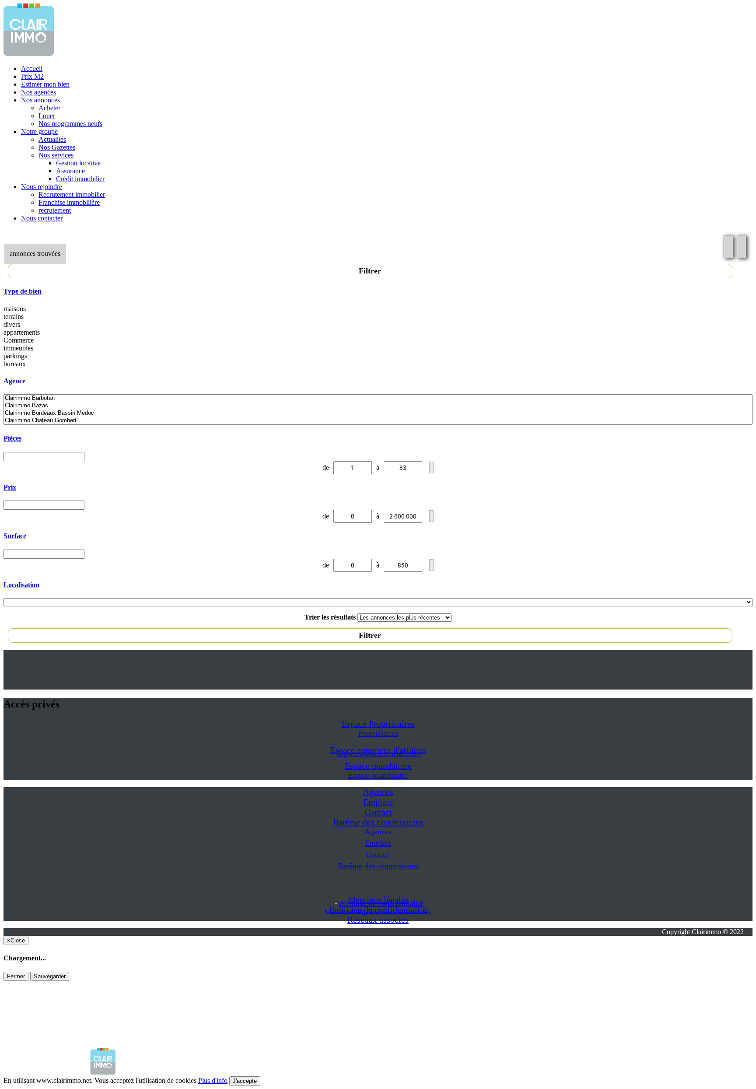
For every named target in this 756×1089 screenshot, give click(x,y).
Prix (10, 487)
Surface (15, 535)
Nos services (56, 155)
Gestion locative (78, 163)
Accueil (31, 68)
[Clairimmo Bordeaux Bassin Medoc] (378, 413)
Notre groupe (39, 131)
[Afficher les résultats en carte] (741, 246)
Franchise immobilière (69, 202)
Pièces (12, 438)
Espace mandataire (378, 765)
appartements (22, 332)
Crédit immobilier (80, 178)
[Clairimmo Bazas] (378, 406)
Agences (378, 792)
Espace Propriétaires (378, 723)
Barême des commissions (378, 822)
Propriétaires (378, 733)
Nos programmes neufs (70, 123)
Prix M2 (32, 76)
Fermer (16, 976)
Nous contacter (42, 218)
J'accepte (245, 1081)
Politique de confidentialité (381, 903)
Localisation (21, 584)
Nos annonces (40, 100)
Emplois (378, 802)
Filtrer (370, 270)
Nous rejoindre (41, 186)
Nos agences (38, 92)
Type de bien (23, 291)
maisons (15, 308)
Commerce (19, 340)
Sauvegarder (50, 976)
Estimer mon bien (45, 84)
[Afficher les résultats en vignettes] (728, 246)
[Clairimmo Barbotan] (378, 398)
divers (12, 324)
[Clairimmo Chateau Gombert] (378, 420)
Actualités (52, 139)
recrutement (54, 210)
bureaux (15, 364)
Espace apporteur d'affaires (378, 753)
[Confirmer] (431, 467)
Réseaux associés (378, 919)
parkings (15, 356)
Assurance (70, 171)
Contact (378, 812)
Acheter (49, 108)
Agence (14, 381)
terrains (14, 316)
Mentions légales (351, 912)
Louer (46, 115)
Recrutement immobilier (71, 194)
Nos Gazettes (56, 147)
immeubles (18, 348)
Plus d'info (213, 1080)
